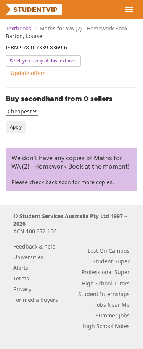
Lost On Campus (109, 250)
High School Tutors (106, 283)
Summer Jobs (113, 315)
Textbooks (18, 28)
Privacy (22, 289)
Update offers (28, 72)
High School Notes (106, 326)
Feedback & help (34, 246)
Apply (16, 127)
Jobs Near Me (112, 304)
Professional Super (106, 272)
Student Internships (104, 294)
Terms (21, 278)
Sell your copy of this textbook (45, 60)
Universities (28, 257)
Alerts (20, 267)
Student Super (111, 261)
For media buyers (35, 299)
